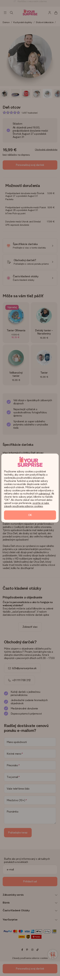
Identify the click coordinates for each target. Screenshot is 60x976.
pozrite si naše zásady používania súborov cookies (27, 504)
